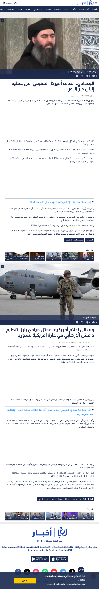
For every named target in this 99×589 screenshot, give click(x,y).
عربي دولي (74, 96)
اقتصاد (27, 9)
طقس (48, 9)
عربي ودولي (38, 9)
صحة (66, 9)
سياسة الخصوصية (54, 584)
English (9, 3)
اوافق (25, 580)
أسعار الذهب (84, 9)
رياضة (20, 9)
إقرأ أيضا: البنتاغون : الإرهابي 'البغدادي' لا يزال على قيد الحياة (60, 201)
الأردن (74, 9)
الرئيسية (95, 9)
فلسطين (57, 9)
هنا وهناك (10, 9)
